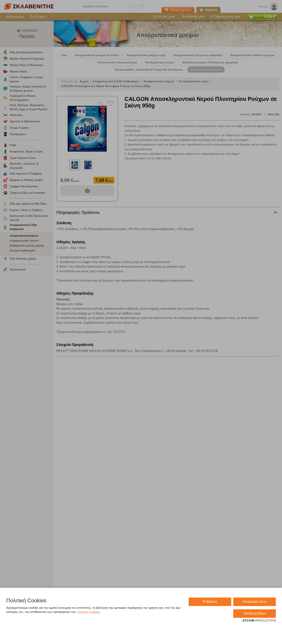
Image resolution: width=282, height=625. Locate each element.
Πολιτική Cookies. (88, 611)
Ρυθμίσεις (210, 601)
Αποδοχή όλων (254, 613)
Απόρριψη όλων (255, 601)
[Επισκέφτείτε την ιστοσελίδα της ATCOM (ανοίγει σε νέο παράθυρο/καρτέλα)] (259, 620)
